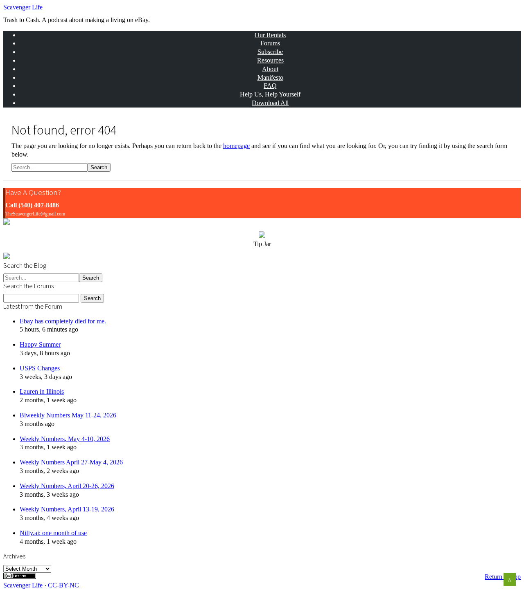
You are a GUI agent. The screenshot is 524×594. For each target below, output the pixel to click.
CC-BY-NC (63, 585)
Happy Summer (40, 344)
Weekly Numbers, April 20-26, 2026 (67, 485)
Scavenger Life (23, 7)
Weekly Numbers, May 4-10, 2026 (65, 438)
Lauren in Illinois (42, 391)
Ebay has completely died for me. (63, 321)
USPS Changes (40, 368)
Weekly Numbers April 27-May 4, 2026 (71, 462)
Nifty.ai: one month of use (53, 532)
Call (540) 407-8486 (32, 205)
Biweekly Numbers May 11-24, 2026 (68, 415)
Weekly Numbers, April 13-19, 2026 (67, 509)
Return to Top (503, 576)
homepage (236, 145)
